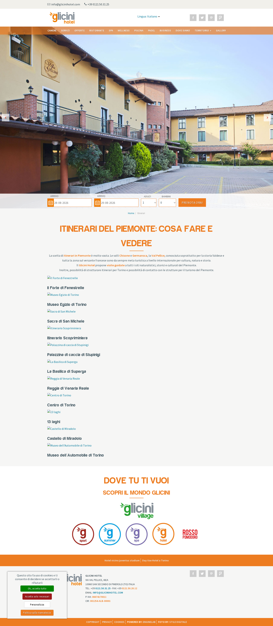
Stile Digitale (178, 622)
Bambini (166, 196)
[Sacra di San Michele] (61, 311)
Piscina (138, 30)
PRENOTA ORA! (192, 202)
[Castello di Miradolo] (61, 428)
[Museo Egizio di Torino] (63, 294)
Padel (151, 30)
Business (165, 30)
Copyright (93, 622)
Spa (111, 30)
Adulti (147, 196)
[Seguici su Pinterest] (211, 17)
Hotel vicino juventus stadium (122, 560)
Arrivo (54, 196)
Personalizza (37, 604)
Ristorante (96, 30)
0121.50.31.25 (102, 588)
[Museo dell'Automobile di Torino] (69, 445)
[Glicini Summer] (110, 534)
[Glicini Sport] (83, 534)
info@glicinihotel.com (108, 592)
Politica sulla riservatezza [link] (37, 612)
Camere (52, 30)
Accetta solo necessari (37, 596)
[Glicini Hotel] (163, 534)
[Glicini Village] (136, 510)
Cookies (119, 622)
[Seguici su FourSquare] (220, 17)
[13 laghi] (53, 412)
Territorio (202, 30)
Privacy (107, 622)
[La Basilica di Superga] (62, 361)
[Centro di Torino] (59, 395)
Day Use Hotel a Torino (155, 560)
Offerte (79, 30)
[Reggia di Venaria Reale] (63, 378)
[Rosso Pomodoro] (190, 534)
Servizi (65, 30)
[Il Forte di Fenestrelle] (62, 278)
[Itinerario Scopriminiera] (64, 328)
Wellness (124, 30)
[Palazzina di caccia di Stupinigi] (68, 345)
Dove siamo (183, 30)
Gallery (221, 30)
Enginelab (149, 622)
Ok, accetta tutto (37, 588)
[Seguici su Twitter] (202, 17)
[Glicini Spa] (136, 534)
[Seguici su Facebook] (193, 17)
